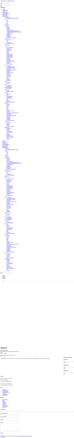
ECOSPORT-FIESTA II (11, 66)
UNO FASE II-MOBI (11, 61)
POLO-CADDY (10, 136)
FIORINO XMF (10, 54)
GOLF (8, 134)
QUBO (8, 58)
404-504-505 (9, 98)
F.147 (8, 52)
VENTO (8, 139)
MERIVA (8, 34)
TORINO (8, 117)
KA (7, 77)
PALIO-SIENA (9, 56)
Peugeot (6, 92)
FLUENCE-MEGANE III (11, 115)
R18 (7, 106)
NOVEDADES (5, 12)
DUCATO (9, 48)
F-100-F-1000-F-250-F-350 (11, 69)
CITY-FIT (8, 82)
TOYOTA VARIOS (10, 126)
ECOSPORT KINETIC (11, 67)
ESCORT (8, 68)
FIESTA (8, 71)
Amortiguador (7, 17)
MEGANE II (9, 114)
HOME (4, 9)
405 (7, 99)
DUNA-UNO (9, 49)
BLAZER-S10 (9, 29)
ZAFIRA (8, 36)
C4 (7, 41)
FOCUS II (9, 74)
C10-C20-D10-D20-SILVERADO (13, 30)
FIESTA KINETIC (10, 72)
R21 (7, 108)
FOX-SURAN (9, 131)
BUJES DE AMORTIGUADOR (12, 18)
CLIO (8, 109)
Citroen (6, 38)
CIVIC (8, 83)
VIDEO (4, 11)
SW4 (8, 125)
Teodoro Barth (2, 355)
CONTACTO (5, 15)
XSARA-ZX (9, 42)
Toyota (6, 121)
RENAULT (5, 405)
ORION (8, 79)
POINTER (9, 135)
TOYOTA (4, 404)
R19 (7, 107)
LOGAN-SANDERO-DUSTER (12, 112)
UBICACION (5, 14)
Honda (6, 81)
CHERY (6, 24)
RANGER (9, 80)
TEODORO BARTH (21, 436)
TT (7, 23)
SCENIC (8, 116)
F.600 (8, 53)
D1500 (8, 45)
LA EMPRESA (5, 10)
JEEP (6, 84)
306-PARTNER (9, 96)
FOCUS (8, 73)
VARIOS (4, 407)
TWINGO (9, 119)
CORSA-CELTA (10, 32)
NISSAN (4, 402)
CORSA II (9, 33)
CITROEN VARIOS (10, 43)
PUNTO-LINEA (10, 57)
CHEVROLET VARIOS (11, 37)
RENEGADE (9, 86)
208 (7, 95)
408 (7, 100)
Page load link (2, 437)
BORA (8, 129)
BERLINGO (9, 39)
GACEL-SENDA (10, 132)
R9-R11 (8, 104)
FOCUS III (9, 75)
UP (7, 138)
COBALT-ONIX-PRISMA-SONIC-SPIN (14, 31)
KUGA (8, 78)
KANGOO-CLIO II (10, 110)
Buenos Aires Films (29, 436)
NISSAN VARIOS (10, 91)
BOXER (8, 101)
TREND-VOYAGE (10, 137)
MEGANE (9, 113)
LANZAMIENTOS (6, 13)
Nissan (6, 89)
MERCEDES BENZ (8, 87)
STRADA (9, 60)
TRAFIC (8, 118)
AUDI (6, 19)
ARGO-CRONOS (10, 47)
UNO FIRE (9, 62)
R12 (7, 105)
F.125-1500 (9, 50)
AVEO (8, 28)
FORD (4, 401)
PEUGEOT (5, 403)
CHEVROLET (5, 399)
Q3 (7, 22)
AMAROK (9, 128)
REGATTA (9, 59)
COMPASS (9, 85)
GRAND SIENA (10, 55)
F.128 (8, 51)
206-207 (8, 94)
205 (7, 93)
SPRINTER (9, 88)
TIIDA (8, 90)
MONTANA (9, 35)
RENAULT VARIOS (10, 120)
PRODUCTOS (5, 16)
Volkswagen (7, 127)
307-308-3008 (9, 97)
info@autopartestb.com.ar (7, 381)
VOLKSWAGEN (6, 406)
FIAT (3, 400)
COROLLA (9, 122)
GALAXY (9, 76)
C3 (7, 40)
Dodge (6, 44)
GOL (8, 133)
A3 (7, 21)
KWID (8, 111)
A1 (7, 20)
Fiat (5, 46)
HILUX (8, 124)
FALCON (8, 70)
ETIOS (8, 123)
